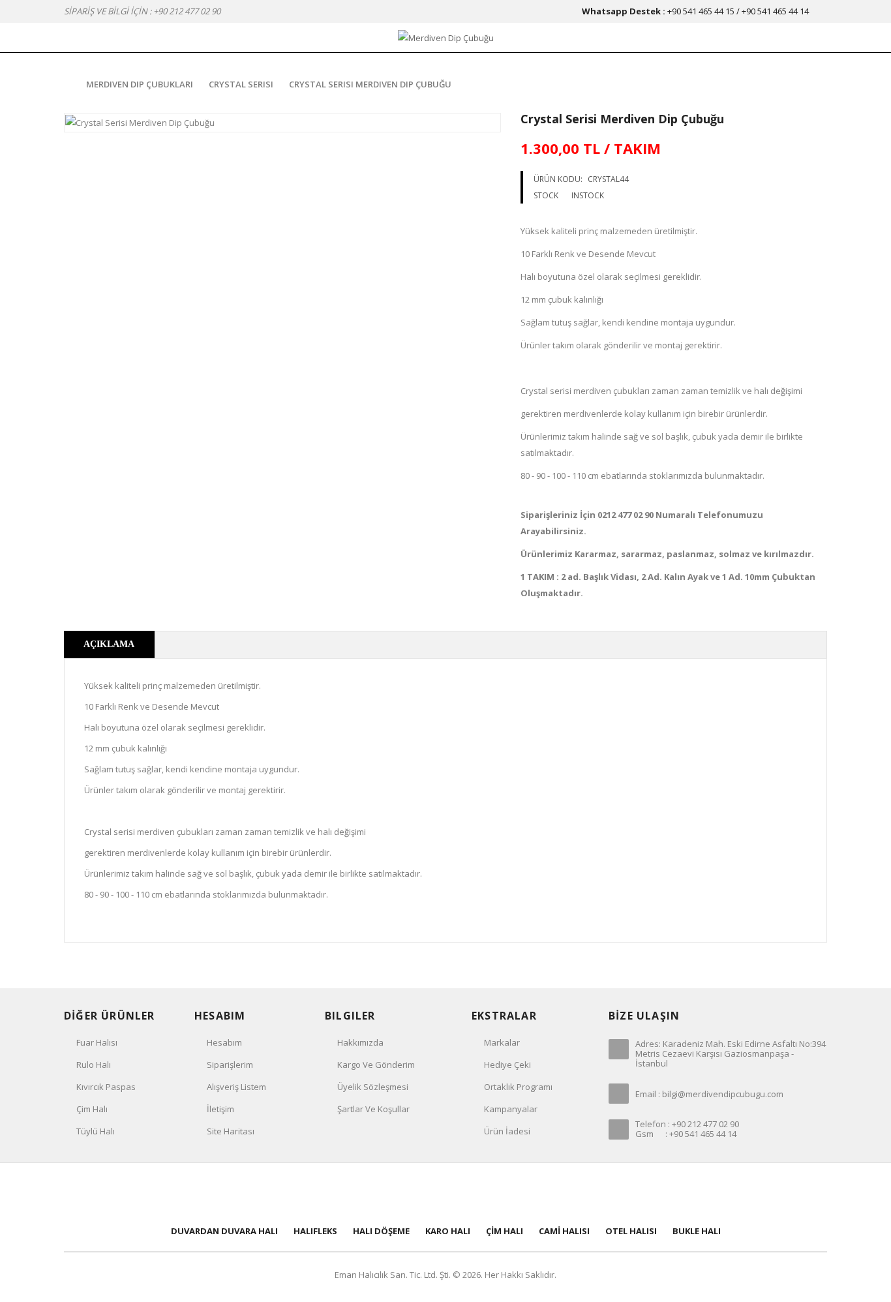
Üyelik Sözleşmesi (372, 1087)
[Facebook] (359, 1192)
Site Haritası (230, 1131)
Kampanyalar (510, 1109)
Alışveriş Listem (236, 1087)
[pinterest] (445, 1192)
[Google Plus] (488, 1192)
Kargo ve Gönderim (376, 1064)
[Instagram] (531, 1192)
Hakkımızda (360, 1042)
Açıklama (108, 644)
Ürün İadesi (507, 1131)
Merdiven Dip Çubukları (139, 84)
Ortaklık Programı (518, 1087)
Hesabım (224, 1042)
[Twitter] (402, 1192)
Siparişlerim (230, 1064)
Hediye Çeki (507, 1064)
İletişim (220, 1109)
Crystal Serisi (241, 84)
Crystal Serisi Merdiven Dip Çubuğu (370, 84)
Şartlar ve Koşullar (373, 1109)
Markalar (502, 1042)
